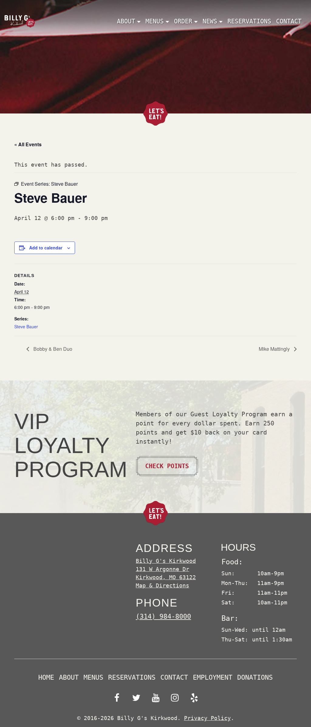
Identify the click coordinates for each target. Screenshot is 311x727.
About (69, 677)
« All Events (28, 144)
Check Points (167, 466)
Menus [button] (154, 21)
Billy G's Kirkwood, (166, 569)
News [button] (210, 21)
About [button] (126, 21)
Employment (212, 677)
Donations (255, 677)
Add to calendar (45, 248)
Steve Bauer (26, 326)
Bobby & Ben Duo (52, 348)
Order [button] (183, 21)
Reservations (249, 21)
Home (46, 677)
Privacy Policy (207, 718)
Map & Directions (162, 585)
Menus (93, 677)
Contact (289, 21)
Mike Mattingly (275, 348)
